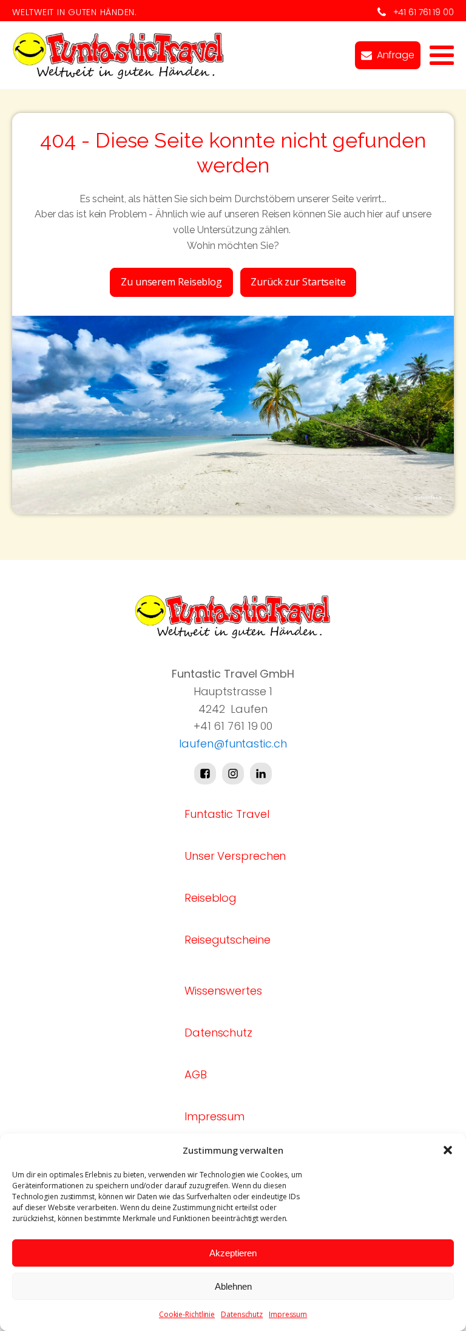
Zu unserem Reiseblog (171, 281)
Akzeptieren (233, 1253)
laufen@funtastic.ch (232, 743)
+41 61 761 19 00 (423, 12)
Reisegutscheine (227, 939)
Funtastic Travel (226, 814)
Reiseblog (210, 897)
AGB (195, 1074)
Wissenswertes (223, 990)
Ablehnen (233, 1286)
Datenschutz (242, 1314)
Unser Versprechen (235, 855)
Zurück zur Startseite (298, 281)
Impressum (288, 1314)
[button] (448, 1150)
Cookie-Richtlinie (187, 1314)
